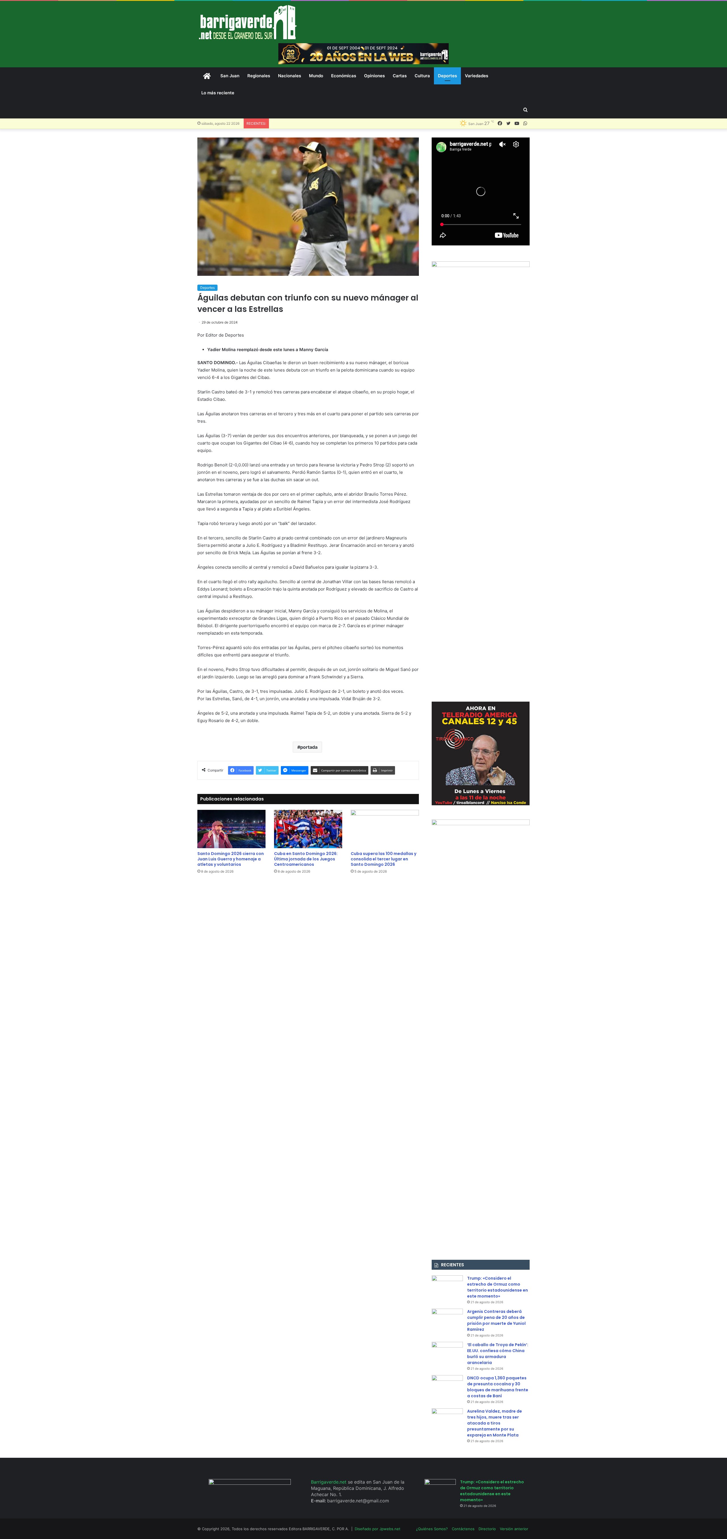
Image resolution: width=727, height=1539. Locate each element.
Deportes (447, 75)
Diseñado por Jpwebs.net (377, 1529)
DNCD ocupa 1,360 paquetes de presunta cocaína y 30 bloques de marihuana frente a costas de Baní (497, 1387)
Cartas (400, 75)
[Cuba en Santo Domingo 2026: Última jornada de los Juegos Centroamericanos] (308, 829)
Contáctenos (463, 1529)
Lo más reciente (217, 92)
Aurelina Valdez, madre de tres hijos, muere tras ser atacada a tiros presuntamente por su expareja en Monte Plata (494, 1423)
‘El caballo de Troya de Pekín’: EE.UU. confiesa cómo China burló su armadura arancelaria (497, 1353)
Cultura (422, 75)
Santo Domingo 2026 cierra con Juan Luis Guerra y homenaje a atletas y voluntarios (230, 859)
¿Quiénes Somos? (432, 1529)
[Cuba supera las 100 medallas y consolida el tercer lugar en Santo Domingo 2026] (385, 829)
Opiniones (374, 75)
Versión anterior (514, 1529)
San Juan (229, 75)
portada (308, 747)
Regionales (258, 75)
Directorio (487, 1529)
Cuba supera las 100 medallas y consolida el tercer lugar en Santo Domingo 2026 (383, 859)
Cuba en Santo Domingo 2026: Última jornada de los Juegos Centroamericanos (306, 859)
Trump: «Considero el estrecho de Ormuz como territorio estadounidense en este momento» (497, 1287)
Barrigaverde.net (329, 1482)
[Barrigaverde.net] (247, 22)
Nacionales (289, 75)
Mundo (316, 75)
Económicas (343, 75)
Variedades (476, 75)
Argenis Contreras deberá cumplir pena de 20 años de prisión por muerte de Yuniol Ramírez (496, 1320)
